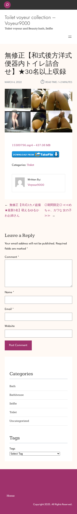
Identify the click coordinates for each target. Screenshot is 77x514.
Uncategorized (19, 421)
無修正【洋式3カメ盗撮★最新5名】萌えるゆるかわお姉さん (23, 210)
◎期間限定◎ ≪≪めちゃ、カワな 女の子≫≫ (58, 210)
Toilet (30, 165)
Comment (12, 257)
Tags (12, 448)
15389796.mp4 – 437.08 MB (31, 145)
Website (10, 326)
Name (9, 292)
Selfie (13, 403)
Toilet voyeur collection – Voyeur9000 (30, 20)
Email (9, 309)
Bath (12, 386)
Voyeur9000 (36, 185)
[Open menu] (70, 36)
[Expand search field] (7, 4)
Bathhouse (16, 395)
